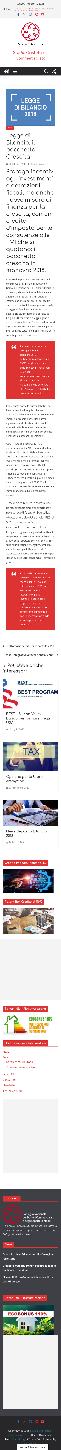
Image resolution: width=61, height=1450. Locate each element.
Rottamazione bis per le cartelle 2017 (30, 646)
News (10, 128)
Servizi (6, 1057)
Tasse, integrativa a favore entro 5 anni (29, 655)
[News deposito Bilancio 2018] (30, 802)
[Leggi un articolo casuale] (54, 71)
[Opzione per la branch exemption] (30, 744)
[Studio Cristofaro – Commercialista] (7, 71)
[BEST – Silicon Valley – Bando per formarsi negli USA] (30, 681)
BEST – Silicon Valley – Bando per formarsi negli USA (28, 718)
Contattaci (9, 1080)
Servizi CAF (9, 1074)
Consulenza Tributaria (19, 1062)
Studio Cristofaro (39, 164)
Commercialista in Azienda (22, 1067)
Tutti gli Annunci (12, 1091)
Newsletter (9, 1085)
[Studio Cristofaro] (30, 1207)
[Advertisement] (30, 969)
